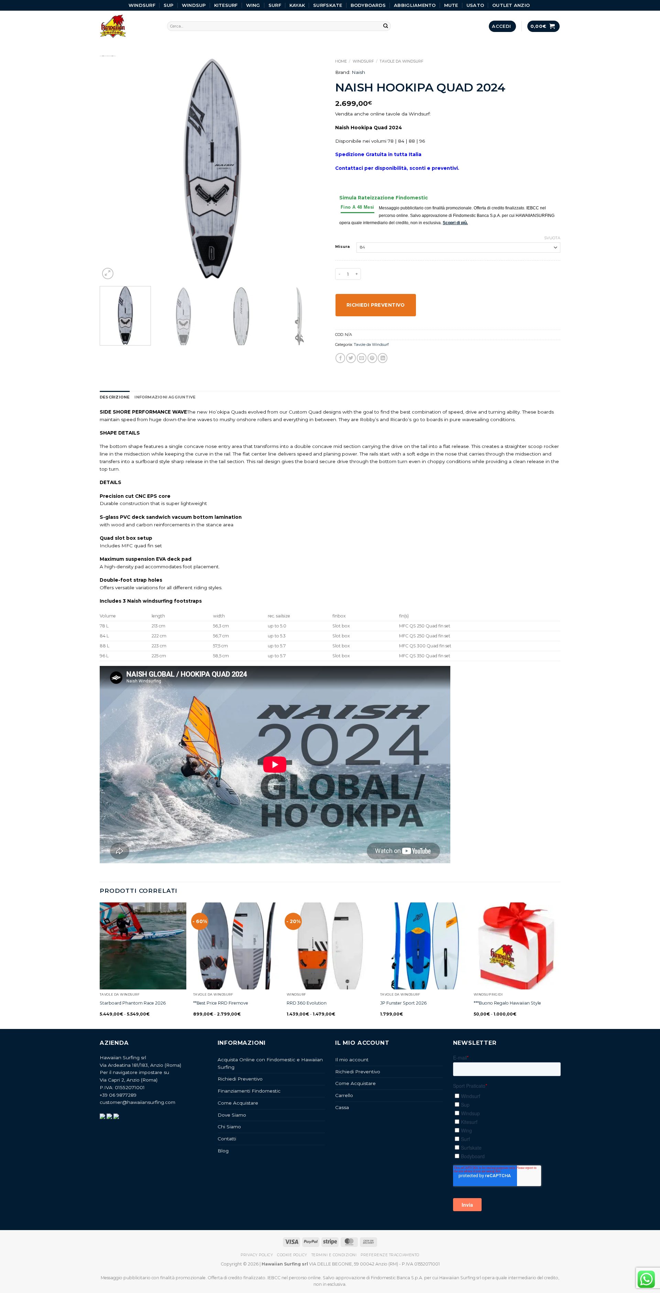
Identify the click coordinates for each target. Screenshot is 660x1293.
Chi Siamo (229, 1126)
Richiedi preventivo (375, 305)
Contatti (227, 1138)
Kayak (297, 5)
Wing (253, 5)
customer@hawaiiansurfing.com (137, 1102)
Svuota (552, 237)
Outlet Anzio (511, 5)
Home (341, 61)
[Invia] (386, 26)
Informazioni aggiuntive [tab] (165, 397)
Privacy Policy (257, 1255)
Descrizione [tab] (115, 397)
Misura (342, 247)
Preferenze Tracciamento (390, 1255)
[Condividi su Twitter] (351, 358)
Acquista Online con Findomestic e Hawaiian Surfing (270, 1063)
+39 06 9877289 (118, 1095)
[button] (502, 26)
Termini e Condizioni (333, 1255)
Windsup (194, 5)
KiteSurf (226, 5)
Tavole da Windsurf (402, 61)
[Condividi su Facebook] (340, 358)
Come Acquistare (238, 1103)
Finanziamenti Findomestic (249, 1091)
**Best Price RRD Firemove (220, 1003)
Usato (475, 5)
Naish (358, 72)
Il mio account (351, 1059)
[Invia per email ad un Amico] (361, 358)
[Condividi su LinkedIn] (382, 358)
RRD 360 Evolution (307, 1003)
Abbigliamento (415, 5)
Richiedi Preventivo (240, 1079)
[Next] (312, 168)
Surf (274, 5)
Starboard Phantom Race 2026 (133, 1003)
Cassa (342, 1107)
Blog (223, 1150)
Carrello (344, 1095)
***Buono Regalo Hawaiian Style (507, 1003)
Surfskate (327, 5)
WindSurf (142, 5)
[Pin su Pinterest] (372, 358)
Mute (451, 5)
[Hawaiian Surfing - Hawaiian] (128, 26)
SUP (169, 5)
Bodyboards (368, 5)
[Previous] (113, 168)
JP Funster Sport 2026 (403, 1003)
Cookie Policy (292, 1255)
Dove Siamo (232, 1115)
